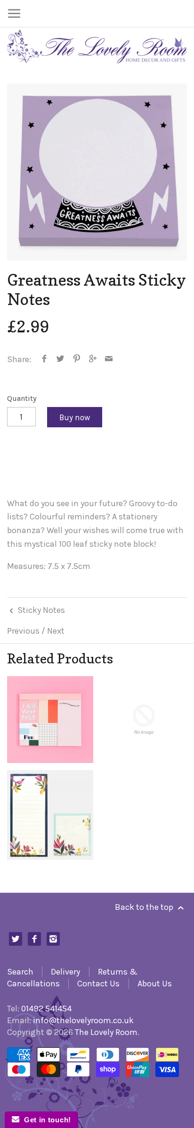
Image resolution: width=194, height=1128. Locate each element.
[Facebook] (34, 939)
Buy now (74, 417)
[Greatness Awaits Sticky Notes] (97, 172)
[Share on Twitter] (60, 359)
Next (56, 631)
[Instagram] (53, 939)
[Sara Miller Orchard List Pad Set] (50, 815)
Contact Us (98, 983)
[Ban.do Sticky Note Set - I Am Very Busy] (50, 719)
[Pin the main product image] (76, 359)
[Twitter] (16, 939)
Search (20, 972)
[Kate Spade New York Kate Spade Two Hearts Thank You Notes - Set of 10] (144, 719)
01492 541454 (46, 1008)
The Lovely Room (106, 1032)
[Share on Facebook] (44, 359)
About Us (154, 983)
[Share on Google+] (93, 359)
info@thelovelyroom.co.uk (83, 1020)
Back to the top (145, 907)
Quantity (22, 398)
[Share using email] (109, 359)
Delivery (65, 972)
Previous (23, 631)
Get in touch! (45, 1120)
